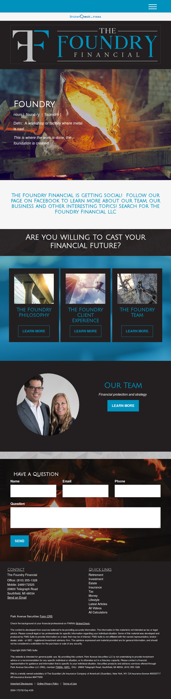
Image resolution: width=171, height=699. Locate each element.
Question (17, 503)
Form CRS (46, 616)
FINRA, (60, 667)
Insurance (95, 587)
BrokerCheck (83, 623)
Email (67, 481)
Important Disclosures (21, 683)
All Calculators (98, 612)
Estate (93, 583)
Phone (120, 481)
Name (15, 481)
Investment (96, 579)
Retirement (96, 575)
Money (93, 595)
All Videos (95, 608)
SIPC (67, 667)
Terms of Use (70, 683)
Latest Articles (98, 604)
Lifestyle (94, 600)
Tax (91, 591)
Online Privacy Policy (48, 683)
